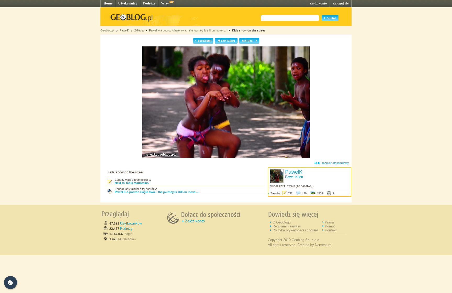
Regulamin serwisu (287, 226)
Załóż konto (318, 3)
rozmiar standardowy (335, 162)
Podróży (126, 229)
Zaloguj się (341, 3)
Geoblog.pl (107, 30)
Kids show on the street (248, 30)
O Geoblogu (282, 222)
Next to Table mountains (132, 182)
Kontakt (331, 230)
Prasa (329, 222)
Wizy (165, 3)
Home (108, 3)
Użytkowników (131, 223)
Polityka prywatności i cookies (296, 230)
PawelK (124, 30)
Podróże (149, 3)
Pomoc (330, 226)
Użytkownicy (127, 3)
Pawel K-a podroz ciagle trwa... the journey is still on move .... (188, 30)
